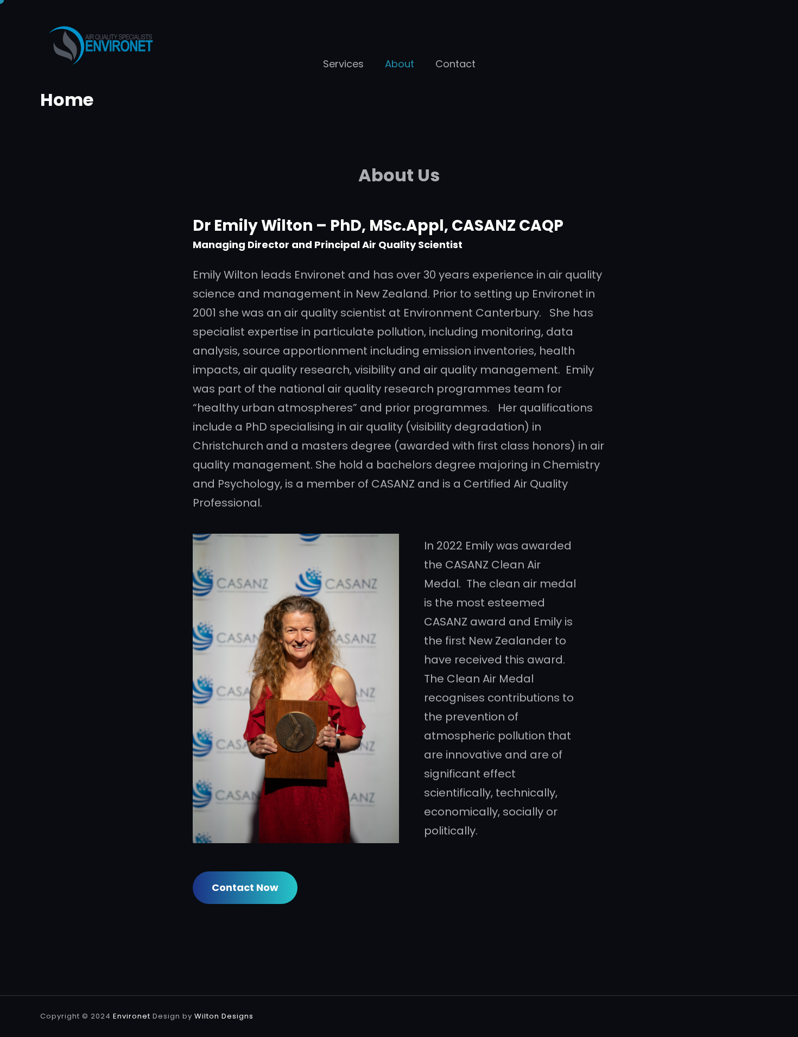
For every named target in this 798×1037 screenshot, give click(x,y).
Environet (131, 1016)
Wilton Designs (224, 1016)
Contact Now (245, 887)
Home (66, 99)
